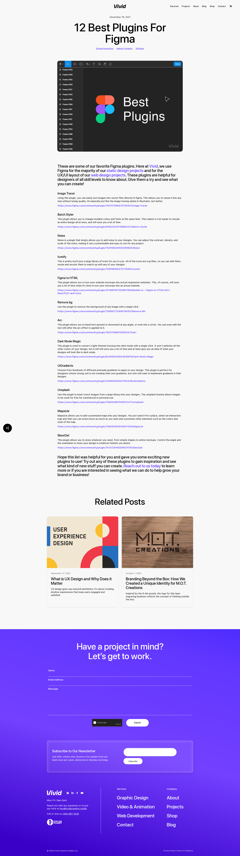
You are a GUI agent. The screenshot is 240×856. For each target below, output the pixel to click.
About (173, 798)
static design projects (125, 170)
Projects (175, 807)
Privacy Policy (169, 851)
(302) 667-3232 (70, 814)
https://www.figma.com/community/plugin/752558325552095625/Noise (99, 247)
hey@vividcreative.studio (73, 808)
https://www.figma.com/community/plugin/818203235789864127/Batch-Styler (102, 226)
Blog (171, 825)
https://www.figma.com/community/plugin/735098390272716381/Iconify (99, 269)
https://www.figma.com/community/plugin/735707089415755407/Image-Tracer (102, 205)
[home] (120, 6)
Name (51, 670)
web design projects (108, 175)
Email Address (55, 680)
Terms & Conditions (185, 851)
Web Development (135, 816)
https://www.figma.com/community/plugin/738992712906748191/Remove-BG (101, 311)
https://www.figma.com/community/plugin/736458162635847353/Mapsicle (100, 426)
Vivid (153, 166)
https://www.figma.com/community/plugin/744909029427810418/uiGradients (102, 381)
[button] (231, 6)
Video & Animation (136, 807)
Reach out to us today (142, 466)
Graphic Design (132, 798)
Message (53, 689)
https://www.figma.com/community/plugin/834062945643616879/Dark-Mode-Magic (106, 356)
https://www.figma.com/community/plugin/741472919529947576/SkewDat (100, 447)
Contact (125, 825)
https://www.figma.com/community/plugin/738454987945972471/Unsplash (101, 402)
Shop (172, 816)
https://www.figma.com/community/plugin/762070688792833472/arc (97, 332)
